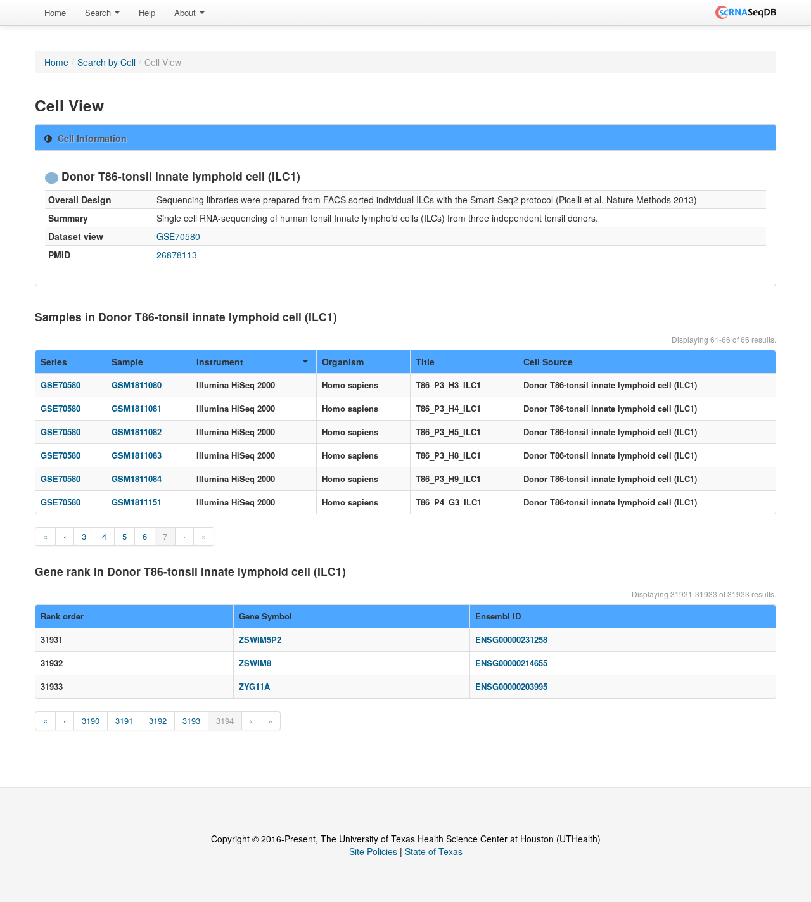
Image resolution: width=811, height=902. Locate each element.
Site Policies (373, 851)
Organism (343, 361)
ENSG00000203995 (511, 686)
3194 (225, 721)
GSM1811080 (137, 385)
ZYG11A (254, 686)
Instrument (219, 361)
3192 (158, 721)
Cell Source (548, 361)
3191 (124, 721)
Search (99, 12)
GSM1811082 (137, 432)
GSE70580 (178, 236)
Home (55, 12)
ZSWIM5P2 (260, 639)
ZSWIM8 (255, 663)
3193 (191, 721)
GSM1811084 (137, 479)
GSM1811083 (137, 455)
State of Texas (434, 851)
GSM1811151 (137, 502)
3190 (90, 721)
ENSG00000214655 (511, 663)
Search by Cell (106, 62)
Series (54, 361)
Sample (127, 361)
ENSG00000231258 (511, 639)
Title (425, 361)
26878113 (176, 254)
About (186, 12)
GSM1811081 (137, 408)
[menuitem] (55, 12)
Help (147, 12)
